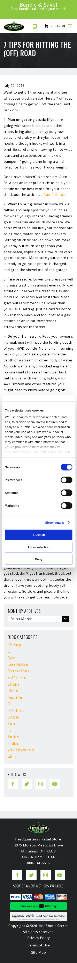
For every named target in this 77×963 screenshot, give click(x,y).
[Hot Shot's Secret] (14, 26)
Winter (12, 756)
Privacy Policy (38, 937)
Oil (9, 703)
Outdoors (14, 717)
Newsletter (15, 697)
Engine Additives (18, 670)
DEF (10, 651)
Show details (54, 522)
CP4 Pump (14, 644)
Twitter (26, 781)
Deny (38, 559)
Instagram (41, 781)
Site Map (38, 952)
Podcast (13, 723)
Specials (13, 736)
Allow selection (38, 547)
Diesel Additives (18, 664)
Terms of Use (38, 945)
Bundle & (38, 6)
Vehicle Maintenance (21, 749)
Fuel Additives (17, 677)
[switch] (66, 480)
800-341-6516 (36, 26)
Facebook (13, 781)
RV (9, 730)
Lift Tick (13, 690)
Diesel (12, 657)
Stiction (13, 743)
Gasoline (13, 684)
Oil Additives (16, 710)
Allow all (38, 535)
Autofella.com (55, 194)
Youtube (54, 781)
